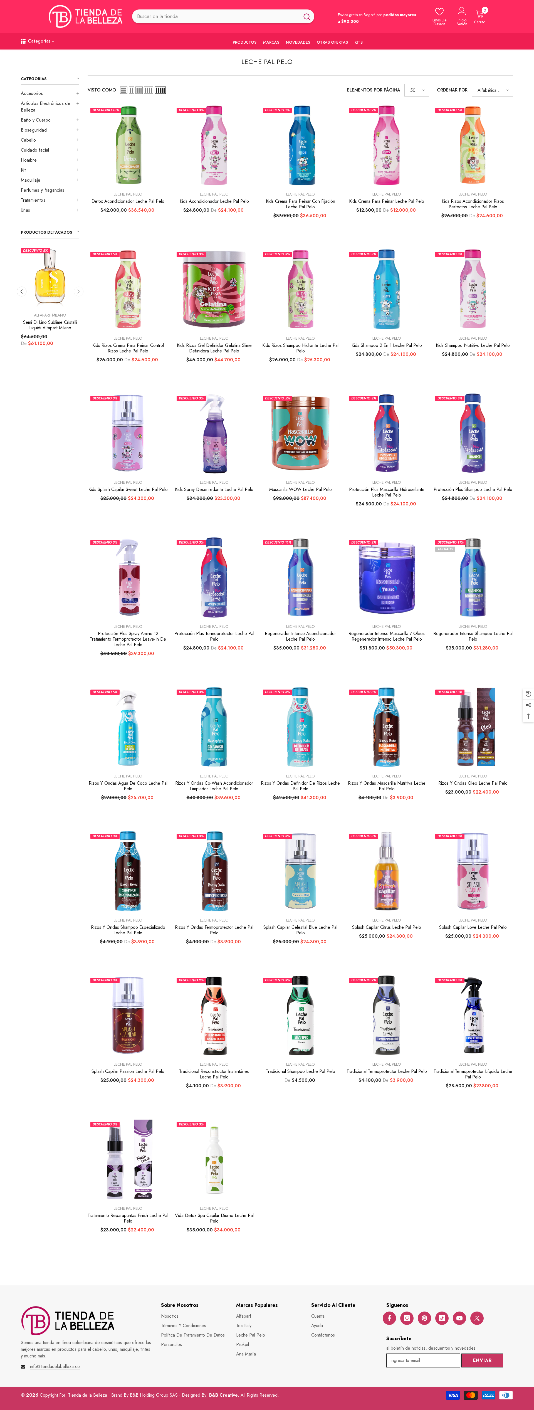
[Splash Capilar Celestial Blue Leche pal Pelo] (300, 871)
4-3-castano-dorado (59, 354)
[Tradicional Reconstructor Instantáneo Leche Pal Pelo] (214, 1015)
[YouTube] (459, 1318)
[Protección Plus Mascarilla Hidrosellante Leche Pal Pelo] (386, 433)
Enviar (482, 1360)
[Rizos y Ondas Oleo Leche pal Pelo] (472, 727)
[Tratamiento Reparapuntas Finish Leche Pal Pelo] (128, 1159)
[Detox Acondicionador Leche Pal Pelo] (128, 145)
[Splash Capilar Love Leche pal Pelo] (472, 871)
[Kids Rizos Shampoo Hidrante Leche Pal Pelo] (300, 289)
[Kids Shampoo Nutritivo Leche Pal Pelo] (472, 289)
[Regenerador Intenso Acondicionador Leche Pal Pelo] (300, 577)
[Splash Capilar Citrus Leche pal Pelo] (386, 871)
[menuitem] (50, 93)
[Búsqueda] (223, 16)
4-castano (49, 354)
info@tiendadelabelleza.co (55, 1366)
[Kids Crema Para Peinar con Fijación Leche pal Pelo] (300, 145)
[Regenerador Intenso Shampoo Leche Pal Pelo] (472, 577)
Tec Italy (50, 315)
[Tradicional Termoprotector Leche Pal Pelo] (386, 1015)
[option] (50, 308)
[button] (50, 93)
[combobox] (216, 16)
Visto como (102, 90)
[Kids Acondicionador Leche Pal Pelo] (214, 145)
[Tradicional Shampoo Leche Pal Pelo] (300, 1015)
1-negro (30, 354)
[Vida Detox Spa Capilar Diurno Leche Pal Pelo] (214, 1159)
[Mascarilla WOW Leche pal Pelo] (300, 433)
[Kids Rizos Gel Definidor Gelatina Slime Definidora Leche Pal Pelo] (214, 289)
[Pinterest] (424, 1318)
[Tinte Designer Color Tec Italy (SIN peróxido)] (50, 277)
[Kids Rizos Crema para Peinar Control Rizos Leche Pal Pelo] (128, 289)
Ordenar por (452, 90)
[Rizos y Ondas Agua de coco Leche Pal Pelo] (128, 727)
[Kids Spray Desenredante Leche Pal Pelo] (214, 433)
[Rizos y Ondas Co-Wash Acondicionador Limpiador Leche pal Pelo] (214, 727)
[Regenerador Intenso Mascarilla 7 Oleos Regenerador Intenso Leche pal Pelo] (386, 577)
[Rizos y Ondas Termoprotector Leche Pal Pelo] (214, 871)
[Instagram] (407, 1318)
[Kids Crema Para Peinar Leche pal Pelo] (386, 145)
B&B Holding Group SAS (154, 1395)
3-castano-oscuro (40, 354)
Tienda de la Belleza (88, 1395)
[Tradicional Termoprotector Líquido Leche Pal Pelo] (472, 1015)
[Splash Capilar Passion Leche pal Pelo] (128, 1015)
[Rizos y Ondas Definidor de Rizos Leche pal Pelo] (300, 727)
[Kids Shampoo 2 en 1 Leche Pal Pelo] (386, 289)
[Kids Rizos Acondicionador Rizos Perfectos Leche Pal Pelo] (472, 145)
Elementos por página (373, 90)
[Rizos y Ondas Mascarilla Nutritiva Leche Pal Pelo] (386, 727)
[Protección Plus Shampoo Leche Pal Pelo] (472, 433)
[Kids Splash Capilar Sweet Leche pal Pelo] (128, 433)
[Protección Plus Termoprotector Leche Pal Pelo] (214, 577)
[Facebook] (389, 1318)
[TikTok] (442, 1318)
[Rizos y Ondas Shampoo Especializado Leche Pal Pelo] (128, 871)
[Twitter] (477, 1318)
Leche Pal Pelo (128, 194)
